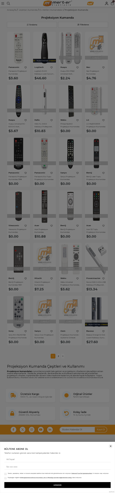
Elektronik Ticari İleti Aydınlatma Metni (82, 473)
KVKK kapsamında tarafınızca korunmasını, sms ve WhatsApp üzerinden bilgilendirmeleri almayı (46, 477)
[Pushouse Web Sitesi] (111, 491)
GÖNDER (58, 485)
